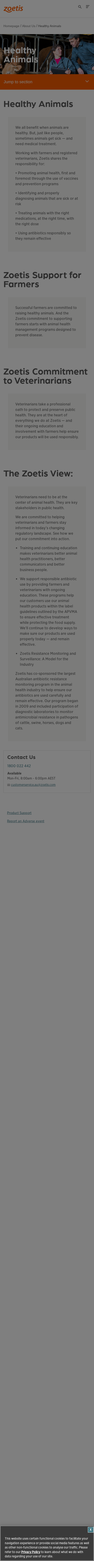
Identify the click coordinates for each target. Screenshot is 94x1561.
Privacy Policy (30, 1552)
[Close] (91, 1530)
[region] (47, 1543)
